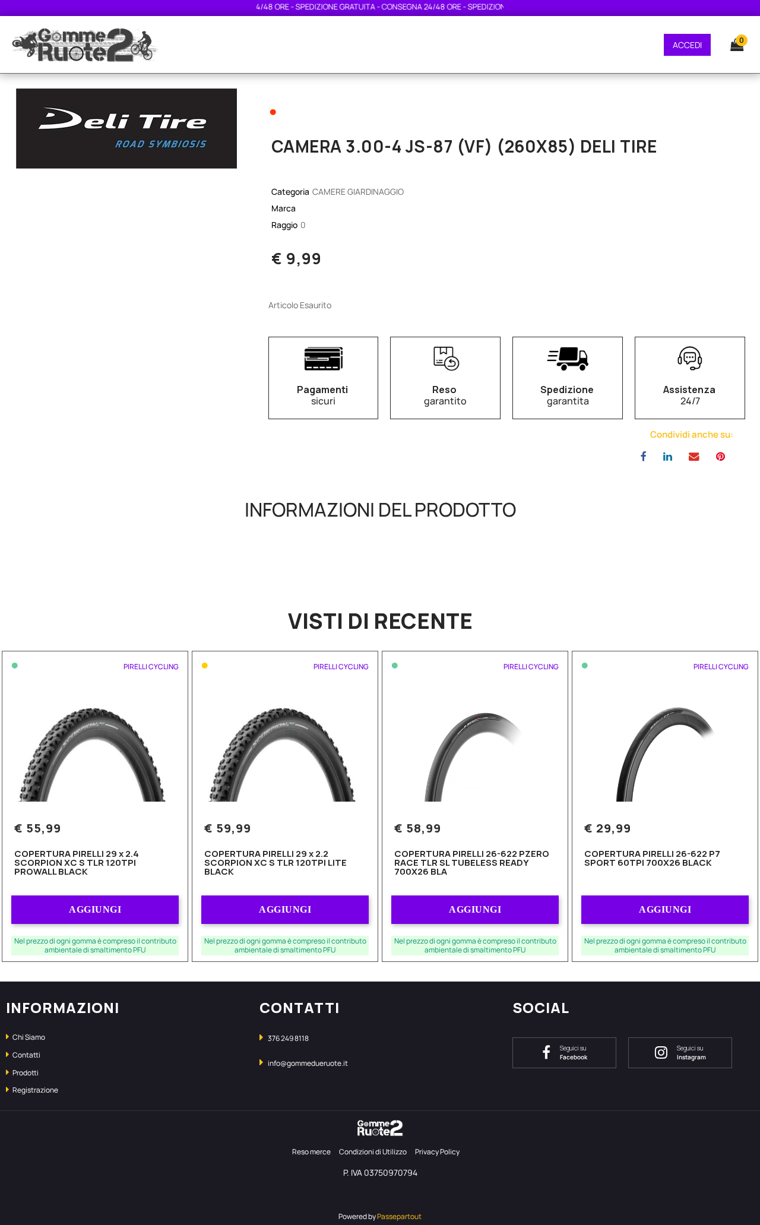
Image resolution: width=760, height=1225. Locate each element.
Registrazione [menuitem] (34, 1090)
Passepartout (399, 1216)
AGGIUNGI (95, 909)
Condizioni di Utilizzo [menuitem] (373, 1152)
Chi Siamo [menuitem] (28, 1037)
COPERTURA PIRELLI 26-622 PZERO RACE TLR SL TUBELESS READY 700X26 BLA (471, 863)
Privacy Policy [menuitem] (437, 1152)
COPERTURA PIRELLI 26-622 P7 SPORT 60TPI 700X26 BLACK (652, 859)
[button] (126, 128)
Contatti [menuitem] (25, 1055)
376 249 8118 (288, 1038)
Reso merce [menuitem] (311, 1152)
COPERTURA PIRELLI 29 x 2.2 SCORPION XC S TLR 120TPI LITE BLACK (275, 863)
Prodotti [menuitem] (25, 1073)
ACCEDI (687, 44)
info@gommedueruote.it (308, 1063)
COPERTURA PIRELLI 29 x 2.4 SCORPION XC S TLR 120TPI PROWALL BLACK (76, 863)
